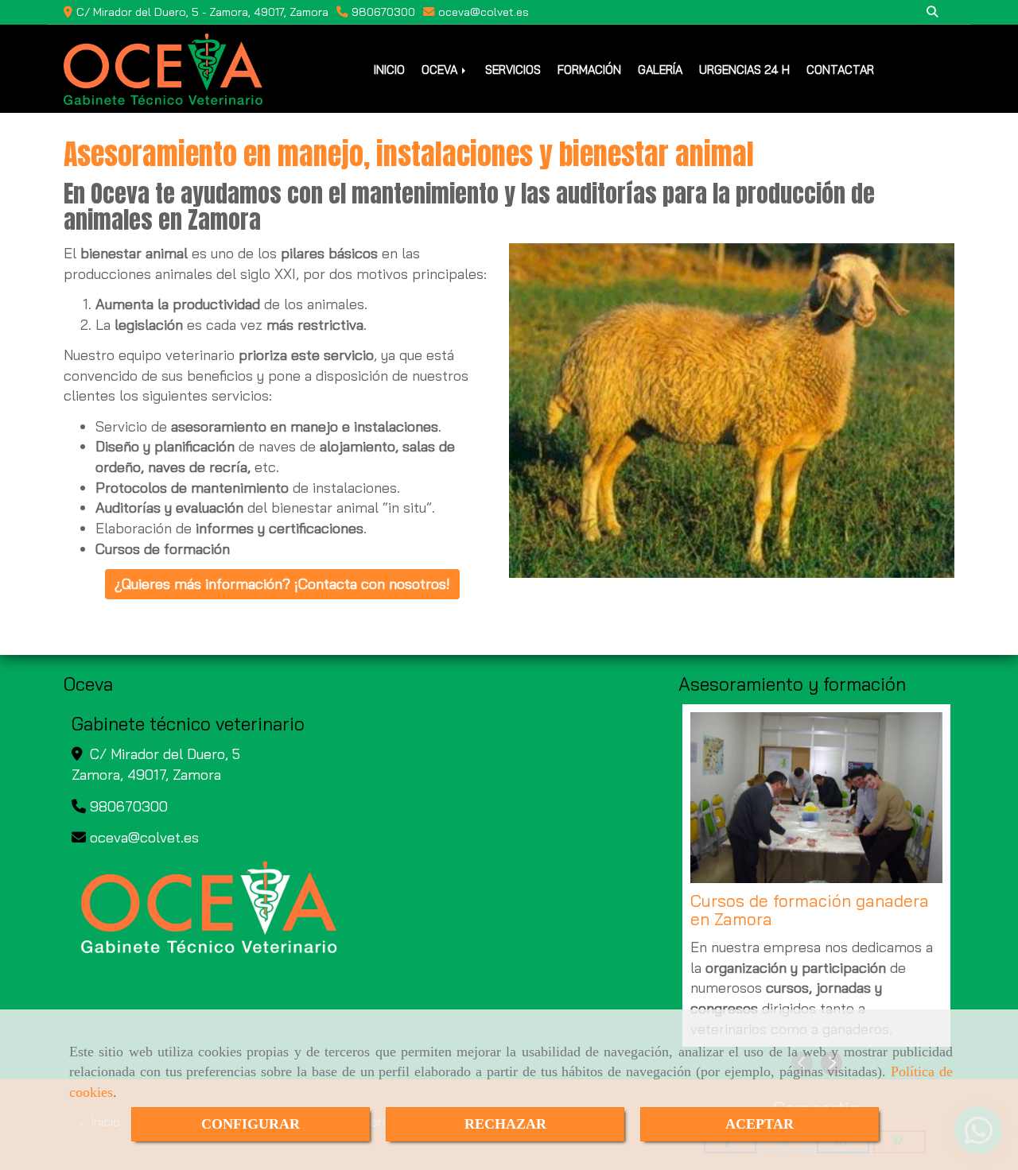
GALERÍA (660, 69)
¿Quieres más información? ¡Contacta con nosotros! (282, 584)
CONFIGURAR (250, 1124)
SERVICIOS (513, 69)
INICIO (389, 69)
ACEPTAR (759, 1124)
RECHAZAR (505, 1124)
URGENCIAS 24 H (744, 69)
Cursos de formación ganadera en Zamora (809, 910)
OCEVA (441, 69)
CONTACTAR (840, 69)
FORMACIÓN (589, 69)
